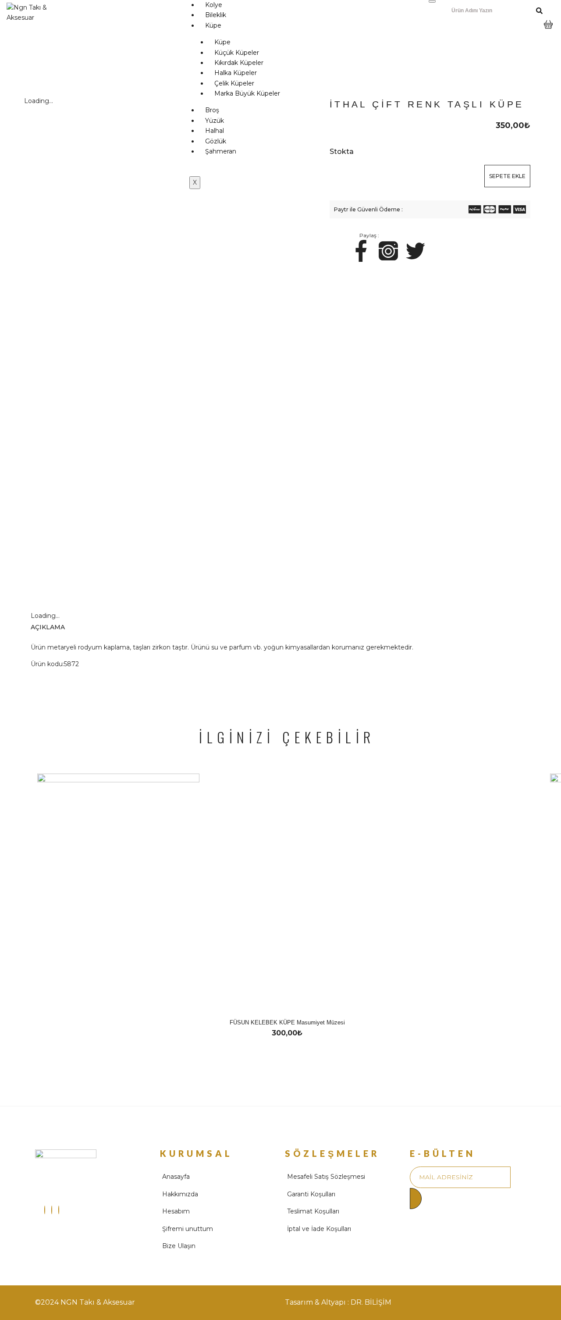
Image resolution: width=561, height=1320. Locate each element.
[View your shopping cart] (548, 31)
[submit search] (539, 11)
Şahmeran (220, 151)
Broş (212, 110)
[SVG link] (475, 211)
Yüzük (214, 121)
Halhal (214, 131)
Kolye (213, 5)
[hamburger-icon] (432, 1)
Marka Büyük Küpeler (247, 93)
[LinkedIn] (58, 1210)
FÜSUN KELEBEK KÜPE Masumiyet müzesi (287, 1022)
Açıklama (48, 627)
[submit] (416, 1198)
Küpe (213, 25)
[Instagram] (44, 1210)
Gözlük (215, 141)
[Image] (361, 251)
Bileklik (215, 15)
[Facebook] (51, 1210)
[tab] (56, 627)
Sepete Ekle (507, 176)
